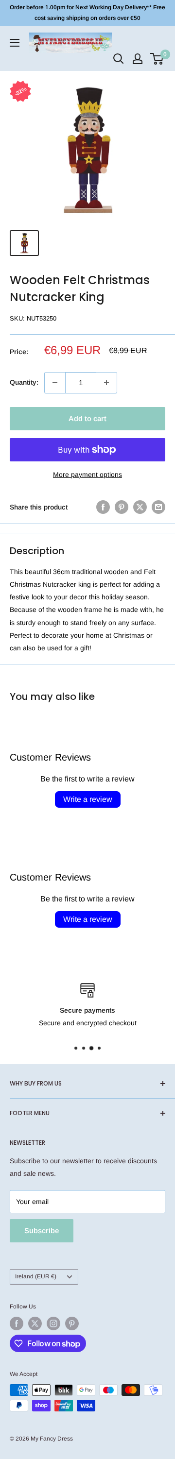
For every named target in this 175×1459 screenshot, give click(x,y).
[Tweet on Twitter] (140, 507)
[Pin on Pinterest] (121, 507)
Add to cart (87, 418)
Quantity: (24, 382)
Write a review (87, 799)
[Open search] (118, 58)
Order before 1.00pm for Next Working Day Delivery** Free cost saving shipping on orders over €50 (87, 12)
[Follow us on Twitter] (35, 1323)
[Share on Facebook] (103, 507)
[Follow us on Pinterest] (72, 1323)
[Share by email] (158, 507)
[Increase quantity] (106, 383)
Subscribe (41, 1230)
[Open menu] (14, 43)
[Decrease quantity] (55, 383)
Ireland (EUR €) (35, 1276)
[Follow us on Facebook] (16, 1323)
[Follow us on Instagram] (53, 1323)
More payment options (87, 474)
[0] (157, 59)
